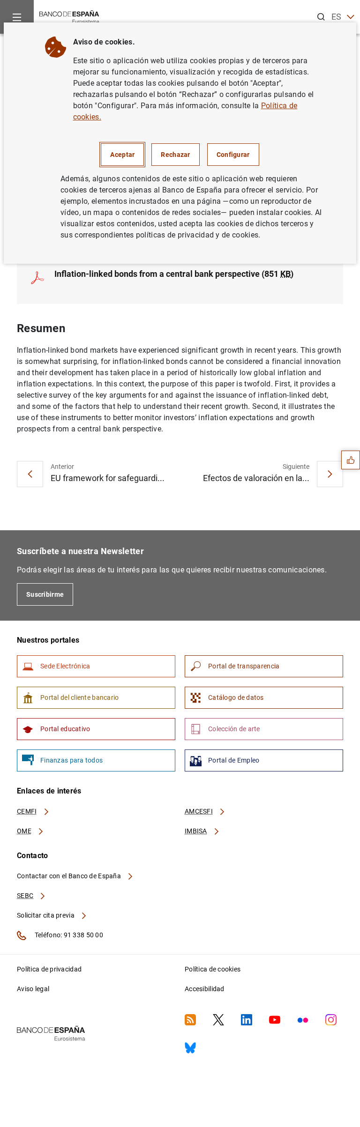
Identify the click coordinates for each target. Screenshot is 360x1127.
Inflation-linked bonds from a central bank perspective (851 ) (173, 274)
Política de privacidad (49, 969)
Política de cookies (212, 969)
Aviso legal (33, 989)
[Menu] (17, 17)
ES (336, 17)
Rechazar (175, 154)
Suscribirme (45, 594)
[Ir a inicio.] (69, 16)
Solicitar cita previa (46, 915)
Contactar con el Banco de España (69, 876)
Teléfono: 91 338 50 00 (68, 935)
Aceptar (122, 154)
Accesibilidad (205, 989)
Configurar (233, 154)
